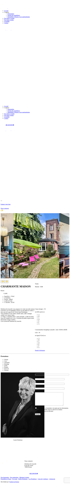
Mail (36, 387)
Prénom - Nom (39, 377)
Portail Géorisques (40, 350)
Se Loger (14, 479)
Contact (6, 23)
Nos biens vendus (9, 20)
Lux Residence (33, 479)
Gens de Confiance (43, 479)
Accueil (6, 10)
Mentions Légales (24, 477)
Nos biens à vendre (9, 18)
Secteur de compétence (14, 15)
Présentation (11, 14)
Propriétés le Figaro (6, 479)
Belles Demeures (22, 479)
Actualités (6, 21)
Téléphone (38, 382)
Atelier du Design (14, 482)
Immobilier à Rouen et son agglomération (19, 17)
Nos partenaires (14, 477)
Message (37, 391)
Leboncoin (52, 479)
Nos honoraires (5, 477)
